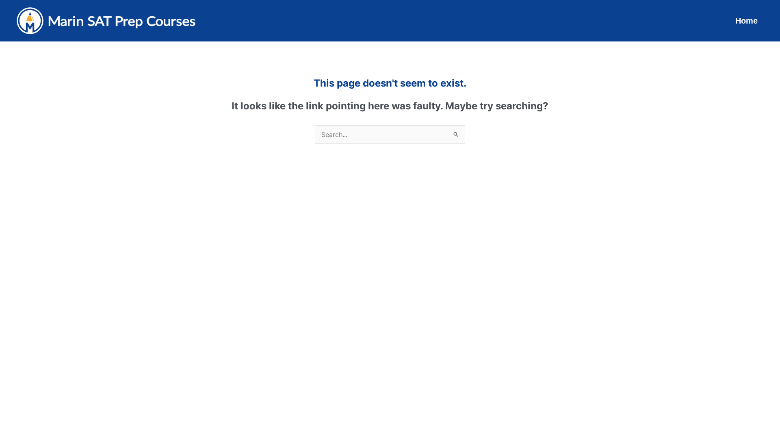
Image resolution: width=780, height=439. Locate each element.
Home (746, 20)
